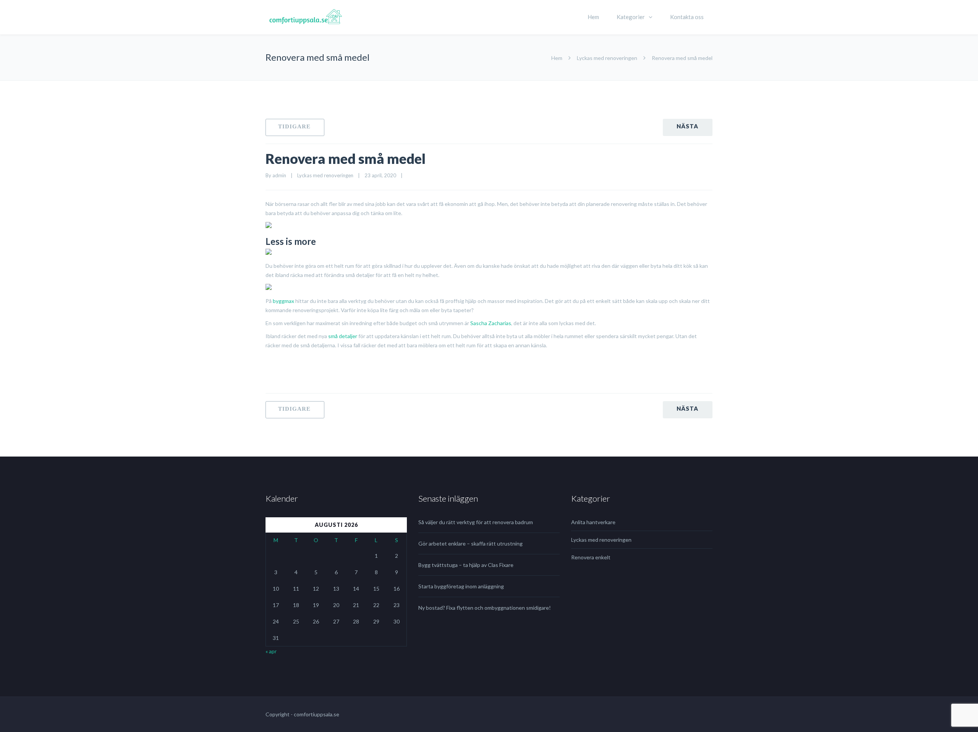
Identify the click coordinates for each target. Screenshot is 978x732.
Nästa (687, 127)
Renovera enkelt (590, 557)
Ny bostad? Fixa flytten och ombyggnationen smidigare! (484, 607)
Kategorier (631, 16)
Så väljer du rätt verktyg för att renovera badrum (475, 522)
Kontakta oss (687, 16)
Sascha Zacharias (490, 323)
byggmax (283, 301)
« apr (271, 651)
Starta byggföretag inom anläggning (461, 586)
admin (279, 175)
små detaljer (342, 336)
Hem (593, 16)
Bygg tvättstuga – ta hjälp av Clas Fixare (465, 565)
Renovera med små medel (346, 158)
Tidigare (295, 127)
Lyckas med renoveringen (607, 58)
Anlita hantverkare (593, 522)
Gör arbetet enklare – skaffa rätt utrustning (470, 543)
